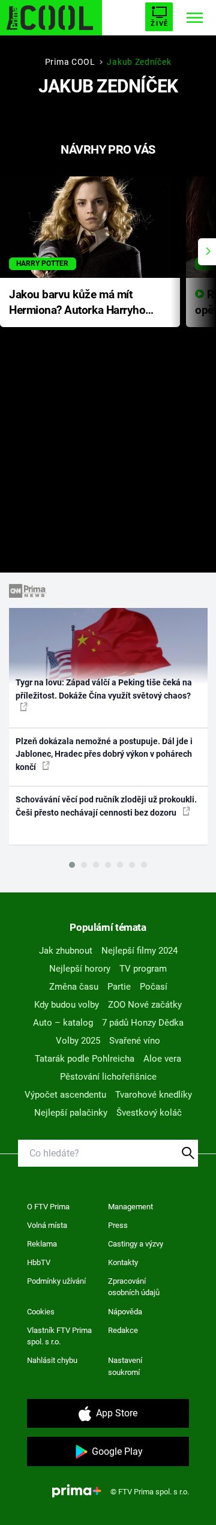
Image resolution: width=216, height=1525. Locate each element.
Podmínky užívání (56, 1281)
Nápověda (125, 1311)
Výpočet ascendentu (65, 1094)
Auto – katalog (63, 1022)
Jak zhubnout (65, 950)
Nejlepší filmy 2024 (139, 950)
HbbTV (38, 1262)
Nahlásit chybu (52, 1360)
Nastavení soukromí (125, 1366)
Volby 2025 (78, 1040)
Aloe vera (162, 1058)
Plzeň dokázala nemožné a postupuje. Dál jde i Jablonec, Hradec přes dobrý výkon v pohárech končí (104, 754)
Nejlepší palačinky (70, 1112)
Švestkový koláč (149, 1112)
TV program (143, 968)
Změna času (73, 986)
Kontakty (123, 1262)
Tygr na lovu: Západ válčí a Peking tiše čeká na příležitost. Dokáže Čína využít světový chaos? (104, 689)
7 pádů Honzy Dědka (143, 1022)
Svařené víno (134, 1040)
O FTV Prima (48, 1206)
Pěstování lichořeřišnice (108, 1076)
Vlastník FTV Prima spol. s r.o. (59, 1336)
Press (118, 1225)
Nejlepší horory (79, 968)
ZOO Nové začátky (145, 1004)
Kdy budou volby (66, 1004)
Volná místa (47, 1225)
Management (130, 1206)
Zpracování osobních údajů (134, 1287)
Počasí (153, 986)
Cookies (41, 1311)
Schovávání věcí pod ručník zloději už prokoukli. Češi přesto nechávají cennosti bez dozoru (106, 806)
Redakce (123, 1330)
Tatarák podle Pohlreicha (84, 1058)
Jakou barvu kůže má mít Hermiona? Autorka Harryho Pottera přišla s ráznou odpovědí (77, 303)
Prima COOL (70, 62)
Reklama (42, 1243)
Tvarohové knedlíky (153, 1094)
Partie (119, 986)
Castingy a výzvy (135, 1243)
